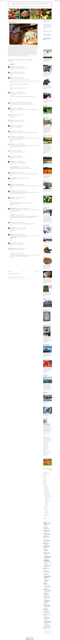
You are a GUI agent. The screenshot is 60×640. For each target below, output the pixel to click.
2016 (45, 480)
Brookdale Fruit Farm (46, 453)
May (46, 509)
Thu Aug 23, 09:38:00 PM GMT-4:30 (17, 92)
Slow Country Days (47, 534)
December (46, 487)
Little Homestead (46, 625)
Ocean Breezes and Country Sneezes (15, 102)
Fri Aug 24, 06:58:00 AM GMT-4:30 (19, 144)
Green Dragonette (13, 227)
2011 (45, 517)
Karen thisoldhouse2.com (14, 178)
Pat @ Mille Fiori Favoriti (14, 208)
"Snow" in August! (47, 531)
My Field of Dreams (47, 540)
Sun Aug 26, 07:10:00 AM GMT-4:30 (23, 178)
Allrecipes (44, 448)
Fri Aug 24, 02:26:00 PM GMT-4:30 (17, 156)
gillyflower (11, 234)
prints (45, 615)
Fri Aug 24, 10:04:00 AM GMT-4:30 (17, 150)
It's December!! (46, 544)
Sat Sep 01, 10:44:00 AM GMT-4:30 (19, 234)
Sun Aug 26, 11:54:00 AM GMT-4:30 (19, 184)
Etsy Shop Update (46, 584)
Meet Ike (45, 547)
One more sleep (46, 609)
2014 (45, 483)
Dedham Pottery (45, 445)
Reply (11, 69)
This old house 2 (46, 571)
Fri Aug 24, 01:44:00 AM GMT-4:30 (19, 120)
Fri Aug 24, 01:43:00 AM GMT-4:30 (19, 114)
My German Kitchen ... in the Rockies (47, 601)
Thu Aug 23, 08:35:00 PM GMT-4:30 (20, 66)
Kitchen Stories (46, 536)
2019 (45, 475)
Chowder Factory (46, 438)
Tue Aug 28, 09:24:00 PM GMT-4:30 (23, 208)
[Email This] (28, 59)
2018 (45, 477)
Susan (11, 77)
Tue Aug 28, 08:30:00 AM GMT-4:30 (25, 203)
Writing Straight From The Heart (47, 524)
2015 (45, 481)
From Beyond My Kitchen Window (30, 4)
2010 (45, 518)
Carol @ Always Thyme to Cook (15, 203)
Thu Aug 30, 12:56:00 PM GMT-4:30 (20, 222)
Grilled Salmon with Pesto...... (48, 502)
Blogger (49, 631)
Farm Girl (11, 72)
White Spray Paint (47, 580)
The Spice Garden (47, 552)
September (46, 492)
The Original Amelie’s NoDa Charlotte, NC (47, 606)
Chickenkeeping (45, 449)
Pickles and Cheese (47, 605)
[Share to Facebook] (31, 59)
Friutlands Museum (46, 447)
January (46, 515)
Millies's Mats (46, 608)
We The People (46, 550)
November (46, 489)
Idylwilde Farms (45, 443)
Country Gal (12, 66)
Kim (10, 150)
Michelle (11, 125)
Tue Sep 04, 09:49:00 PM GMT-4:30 (17, 242)
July (45, 506)
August (46, 493)
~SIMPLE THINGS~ (47, 594)
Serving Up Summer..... (47, 504)
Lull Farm (44, 455)
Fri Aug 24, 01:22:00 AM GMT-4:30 (17, 108)
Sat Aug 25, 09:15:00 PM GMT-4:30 (20, 172)
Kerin (11, 92)
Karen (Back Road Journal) (14, 167)
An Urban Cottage (47, 617)
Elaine (11, 108)
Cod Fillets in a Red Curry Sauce (47, 554)
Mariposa (44, 450)
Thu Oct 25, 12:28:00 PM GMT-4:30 (19, 253)
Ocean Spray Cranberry (47, 440)
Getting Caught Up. (47, 541)
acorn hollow (12, 136)
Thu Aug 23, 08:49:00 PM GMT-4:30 (18, 72)
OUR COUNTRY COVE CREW (47, 560)
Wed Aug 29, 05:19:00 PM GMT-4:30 (19, 214)
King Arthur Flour (46, 454)
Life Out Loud (46, 574)
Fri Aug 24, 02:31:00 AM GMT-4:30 (18, 125)
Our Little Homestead (47, 626)
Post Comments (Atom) (15, 273)
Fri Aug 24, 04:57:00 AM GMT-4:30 (17, 131)
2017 (45, 478)
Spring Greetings (46, 587)
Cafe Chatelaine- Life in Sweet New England (47, 557)
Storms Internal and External (47, 598)
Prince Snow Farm (47, 568)
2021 (45, 474)
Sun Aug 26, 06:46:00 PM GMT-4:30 (21, 191)
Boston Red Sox (45, 444)
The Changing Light (47, 528)
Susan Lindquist (12, 191)
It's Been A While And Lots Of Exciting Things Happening (47, 562)
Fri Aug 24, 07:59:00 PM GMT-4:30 (18, 161)
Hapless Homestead (47, 596)
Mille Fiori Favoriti (47, 530)
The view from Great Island (47, 628)
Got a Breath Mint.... (48, 494)
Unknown (11, 114)
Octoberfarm (46, 549)
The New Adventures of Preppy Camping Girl (48, 622)
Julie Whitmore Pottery (47, 614)
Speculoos (45, 578)
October (46, 490)
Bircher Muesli (46, 566)
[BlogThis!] (29, 59)
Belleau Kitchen (46, 589)
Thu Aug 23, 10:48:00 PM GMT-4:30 (26, 102)
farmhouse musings (47, 533)
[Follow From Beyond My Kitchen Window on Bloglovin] (47, 35)
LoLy (11, 156)
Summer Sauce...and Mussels (48, 499)
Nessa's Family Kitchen (47, 565)
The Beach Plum (45, 442)
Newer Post (10, 271)
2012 (45, 486)
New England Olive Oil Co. (47, 439)
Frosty (45, 569)
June (46, 508)
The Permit (45, 622)
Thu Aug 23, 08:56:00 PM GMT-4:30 (17, 77)
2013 (45, 484)
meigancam (12, 253)
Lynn (11, 131)
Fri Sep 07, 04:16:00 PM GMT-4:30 (21, 248)
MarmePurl (12, 184)
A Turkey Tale (46, 581)
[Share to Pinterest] (31, 59)
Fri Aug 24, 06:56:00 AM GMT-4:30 (20, 136)
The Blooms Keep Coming (46, 525)
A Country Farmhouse (47, 586)
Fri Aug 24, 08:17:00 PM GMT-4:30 (24, 167)
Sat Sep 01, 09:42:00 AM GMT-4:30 (21, 227)
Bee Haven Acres (46, 543)
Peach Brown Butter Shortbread (47, 603)
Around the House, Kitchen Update (47, 619)
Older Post (37, 271)
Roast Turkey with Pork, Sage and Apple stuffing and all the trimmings (47, 591)
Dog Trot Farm (12, 172)
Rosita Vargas (12, 222)
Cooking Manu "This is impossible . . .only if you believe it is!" (47, 577)
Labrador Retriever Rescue (47, 452)
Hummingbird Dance (47, 612)
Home (23, 271)
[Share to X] (30, 59)
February (46, 513)
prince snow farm (13, 248)
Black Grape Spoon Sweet (47, 538)
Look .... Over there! (47, 572)
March (46, 512)
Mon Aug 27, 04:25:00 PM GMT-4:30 (19, 197)
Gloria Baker (12, 197)
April (46, 510)
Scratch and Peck (46, 611)
